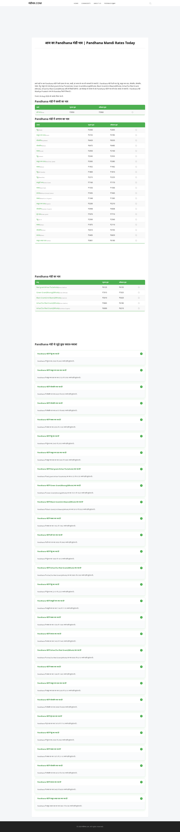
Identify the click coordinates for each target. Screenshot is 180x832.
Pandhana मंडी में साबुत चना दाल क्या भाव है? (52, 370)
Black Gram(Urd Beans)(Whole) (48, 298)
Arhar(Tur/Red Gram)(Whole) (47, 303)
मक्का (38, 151)
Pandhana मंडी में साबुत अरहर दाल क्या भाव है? (52, 798)
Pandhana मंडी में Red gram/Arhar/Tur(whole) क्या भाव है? (59, 469)
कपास (38, 193)
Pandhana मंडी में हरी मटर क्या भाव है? (50, 535)
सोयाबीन (39, 140)
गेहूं (37, 130)
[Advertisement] (90, 20)
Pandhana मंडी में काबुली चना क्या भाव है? (51, 601)
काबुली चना (39, 182)
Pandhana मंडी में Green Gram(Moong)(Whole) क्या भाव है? (59, 485)
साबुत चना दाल (40, 135)
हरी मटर (38, 112)
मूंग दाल (38, 214)
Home (76, 3)
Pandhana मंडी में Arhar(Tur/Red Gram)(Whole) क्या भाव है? (59, 568)
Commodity (86, 3)
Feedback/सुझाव (109, 3)
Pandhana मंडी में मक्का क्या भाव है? (49, 419)
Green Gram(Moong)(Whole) (47, 292)
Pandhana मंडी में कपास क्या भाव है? (49, 634)
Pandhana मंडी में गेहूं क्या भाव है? (48, 354)
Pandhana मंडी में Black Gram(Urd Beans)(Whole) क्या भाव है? (60, 502)
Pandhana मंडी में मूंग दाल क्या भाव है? (49, 716)
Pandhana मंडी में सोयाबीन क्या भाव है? (50, 387)
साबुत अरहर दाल (41, 240)
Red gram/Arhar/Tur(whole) (47, 287)
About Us (97, 3)
